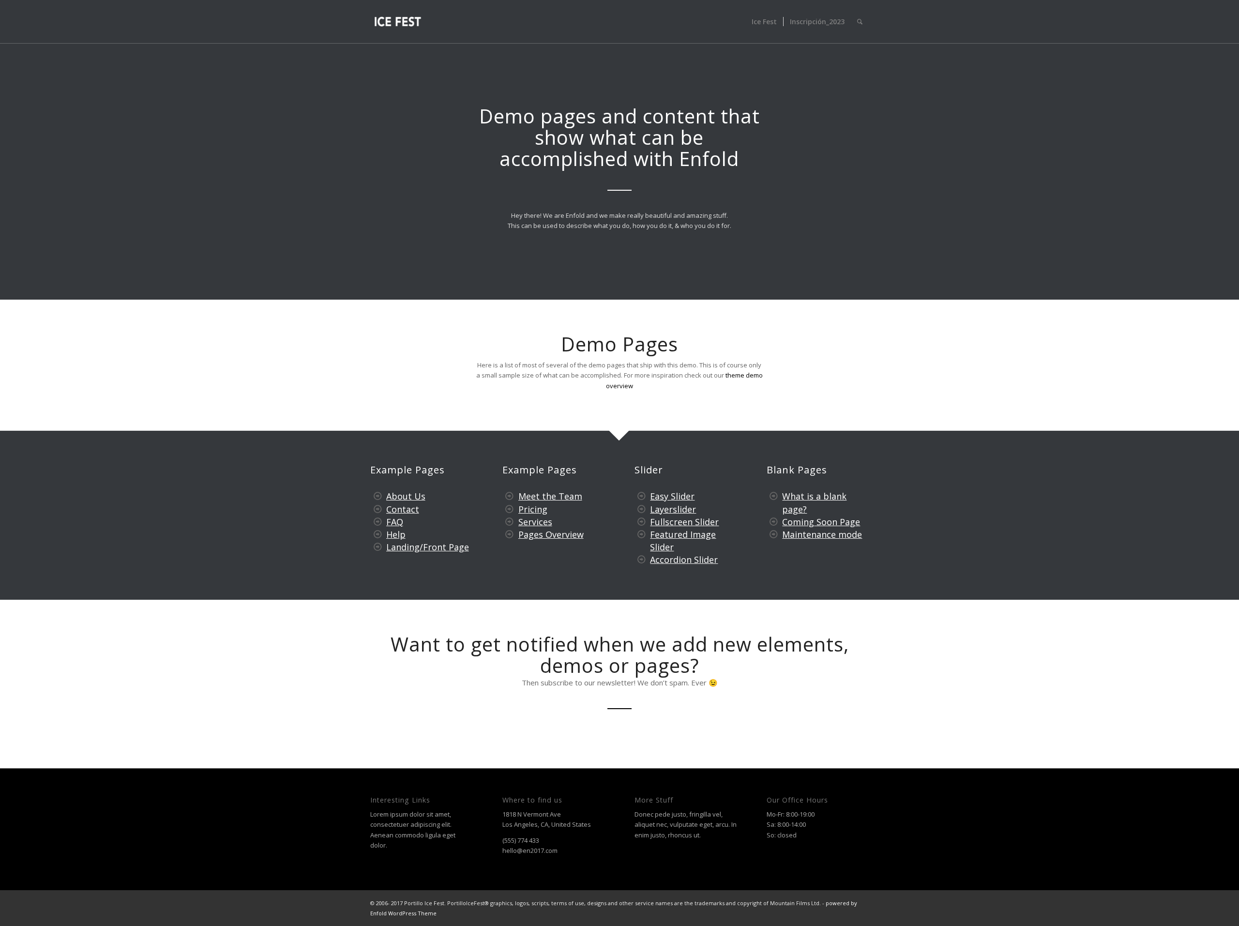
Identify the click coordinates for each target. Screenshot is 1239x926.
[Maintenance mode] (774, 534)
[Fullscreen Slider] (641, 522)
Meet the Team (550, 496)
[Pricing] (509, 509)
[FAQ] (377, 522)
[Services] (509, 522)
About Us (405, 496)
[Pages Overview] (509, 534)
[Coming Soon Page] (774, 522)
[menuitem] (764, 21)
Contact (402, 509)
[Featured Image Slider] (641, 534)
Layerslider (673, 509)
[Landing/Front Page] (377, 547)
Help (396, 534)
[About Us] (377, 496)
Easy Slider (672, 496)
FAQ (394, 522)
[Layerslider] (641, 509)
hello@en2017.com (530, 850)
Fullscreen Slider (684, 522)
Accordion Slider (684, 559)
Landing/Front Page (427, 547)
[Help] (377, 534)
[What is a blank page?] (774, 496)
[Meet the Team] (509, 496)
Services (535, 522)
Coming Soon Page (821, 522)
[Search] (860, 21)
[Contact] (377, 509)
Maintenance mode (822, 534)
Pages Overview (551, 534)
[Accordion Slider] (641, 559)
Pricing (532, 509)
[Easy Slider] (641, 496)
